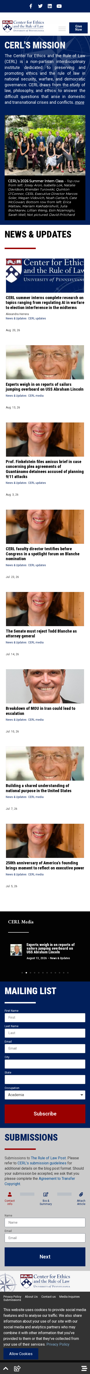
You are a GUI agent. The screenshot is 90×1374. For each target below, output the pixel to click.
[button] (22, 972)
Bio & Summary (46, 1202)
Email (8, 1041)
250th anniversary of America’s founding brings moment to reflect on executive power (45, 865)
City (7, 1057)
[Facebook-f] (31, 6)
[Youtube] (59, 6)
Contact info (10, 1202)
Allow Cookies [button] (21, 1354)
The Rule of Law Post (48, 1158)
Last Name (11, 1026)
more (79, 102)
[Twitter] (40, 6)
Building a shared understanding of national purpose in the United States (39, 788)
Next (45, 1257)
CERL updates (37, 318)
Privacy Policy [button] (57, 1344)
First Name (11, 1010)
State (8, 1072)
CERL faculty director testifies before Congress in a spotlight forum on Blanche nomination (42, 553)
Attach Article (81, 1202)
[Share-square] (17, 1368)
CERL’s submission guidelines (42, 1163)
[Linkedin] (50, 6)
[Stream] (84, 1368)
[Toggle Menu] (62, 29)
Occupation (12, 1088)
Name (8, 1215)
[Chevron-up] (6, 1368)
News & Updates (16, 318)
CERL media (36, 395)
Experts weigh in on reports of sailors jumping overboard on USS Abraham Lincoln (45, 387)
